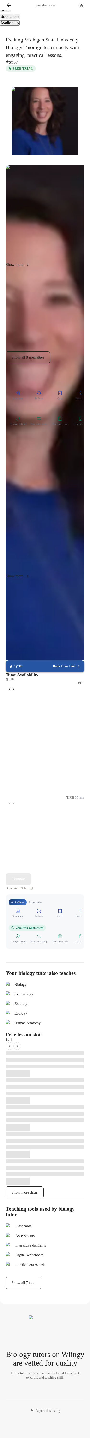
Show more (14, 264)
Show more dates (25, 1192)
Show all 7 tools (24, 1283)
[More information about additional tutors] (31, 888)
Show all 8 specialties (28, 357)
